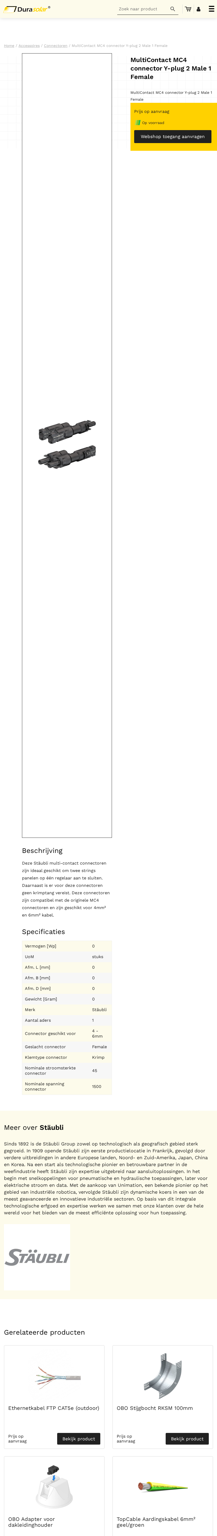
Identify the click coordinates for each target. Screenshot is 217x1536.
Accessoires (29, 45)
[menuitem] (188, 9)
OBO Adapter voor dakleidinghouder (31, 1522)
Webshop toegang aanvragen (173, 136)
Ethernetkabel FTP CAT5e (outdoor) (53, 1408)
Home (9, 45)
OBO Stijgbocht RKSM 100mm (155, 1408)
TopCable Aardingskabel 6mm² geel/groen (156, 1522)
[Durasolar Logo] (28, 9)
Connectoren (55, 45)
